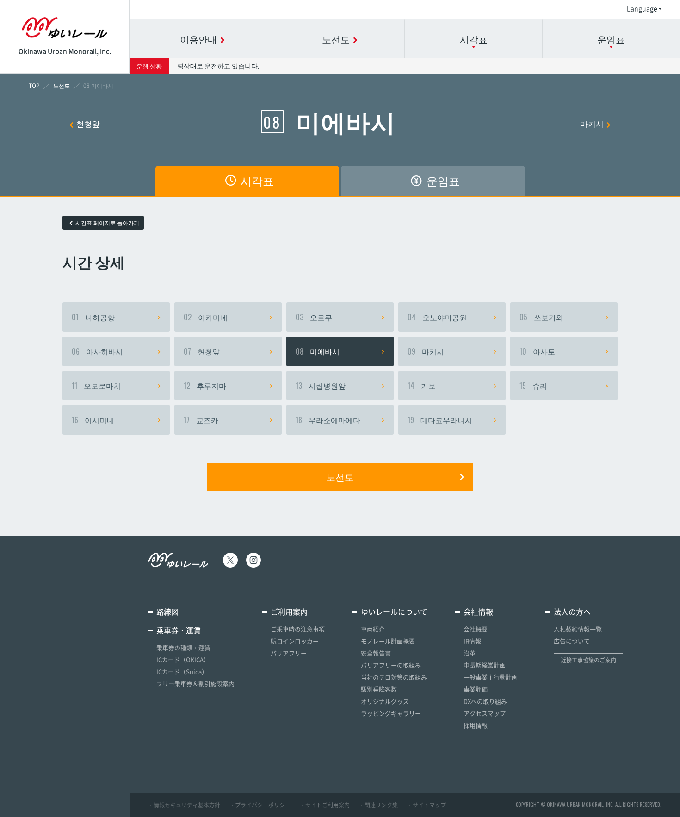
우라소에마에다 (328, 419)
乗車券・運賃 (178, 630)
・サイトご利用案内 (325, 805)
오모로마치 (96, 385)
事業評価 (476, 689)
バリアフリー (289, 653)
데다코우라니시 (440, 419)
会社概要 (476, 628)
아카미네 (206, 317)
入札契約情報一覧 (578, 628)
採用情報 (476, 725)
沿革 (470, 653)
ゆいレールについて (394, 611)
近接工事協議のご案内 (588, 660)
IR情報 (472, 640)
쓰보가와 (541, 317)
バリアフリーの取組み (391, 665)
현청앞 (88, 123)
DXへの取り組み (485, 701)
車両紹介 (373, 628)
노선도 (340, 477)
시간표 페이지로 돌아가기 (107, 222)
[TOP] (34, 85)
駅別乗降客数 (379, 689)
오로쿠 (314, 317)
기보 (422, 385)
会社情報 (478, 611)
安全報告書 (376, 653)
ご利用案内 (289, 611)
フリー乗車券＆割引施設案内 (195, 683)
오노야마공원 (437, 317)
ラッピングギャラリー (391, 713)
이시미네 (93, 419)
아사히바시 (97, 351)
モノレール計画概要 (388, 640)
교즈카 (201, 419)
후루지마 (205, 385)
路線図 (167, 611)
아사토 (537, 351)
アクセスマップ (485, 713)
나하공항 (93, 317)
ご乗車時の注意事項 (298, 628)
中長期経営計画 (485, 665)
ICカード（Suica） (182, 671)
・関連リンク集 (378, 805)
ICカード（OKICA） (183, 659)
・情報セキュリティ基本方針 (184, 805)
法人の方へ (572, 611)
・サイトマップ (426, 805)
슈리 (533, 385)
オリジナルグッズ (385, 701)
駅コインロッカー (295, 640)
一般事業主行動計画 (491, 677)
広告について (572, 640)
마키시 (592, 123)
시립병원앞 (321, 385)
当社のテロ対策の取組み (394, 677)
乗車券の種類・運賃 (183, 647)
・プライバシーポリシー (260, 805)
